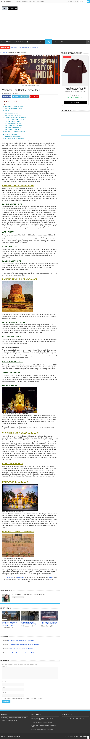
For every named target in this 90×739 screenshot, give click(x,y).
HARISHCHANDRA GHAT (15, 115)
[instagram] (75, 2)
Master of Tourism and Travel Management (21, 47)
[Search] (88, 1)
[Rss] (68, 2)
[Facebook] (70, 2)
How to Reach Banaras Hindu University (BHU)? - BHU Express (23, 644)
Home (2, 42)
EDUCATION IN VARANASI (12, 136)
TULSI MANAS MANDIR (14, 127)
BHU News (10, 42)
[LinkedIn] (73, 2)
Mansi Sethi (7, 93)
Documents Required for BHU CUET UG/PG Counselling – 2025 (9, 623)
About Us (18, 1)
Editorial (56, 42)
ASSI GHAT (7, 111)
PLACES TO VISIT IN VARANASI (14, 138)
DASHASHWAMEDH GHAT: (15, 108)
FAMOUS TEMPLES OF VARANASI (15, 117)
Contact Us (25, 1)
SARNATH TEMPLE (13, 129)
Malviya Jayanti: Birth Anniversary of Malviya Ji (28, 623)
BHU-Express (8, 577)
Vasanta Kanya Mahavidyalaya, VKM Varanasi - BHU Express (23, 652)
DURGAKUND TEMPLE (14, 123)
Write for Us (32, 1)
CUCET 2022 (21, 42)
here (50, 577)
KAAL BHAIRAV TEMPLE (14, 121)
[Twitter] (72, 2)
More (63, 42)
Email (4, 687)
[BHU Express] (9, 8)
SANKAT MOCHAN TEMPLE (15, 125)
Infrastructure (32, 42)
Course (42, 42)
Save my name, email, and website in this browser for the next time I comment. (23, 698)
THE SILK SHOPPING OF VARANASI (15, 132)
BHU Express (86, 736)
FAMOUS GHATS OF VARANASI (14, 106)
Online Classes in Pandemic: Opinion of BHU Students (49, 623)
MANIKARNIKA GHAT (14, 113)
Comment (5, 666)
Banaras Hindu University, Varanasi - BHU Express (20, 648)
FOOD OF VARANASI (10, 134)
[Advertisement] (45, 25)
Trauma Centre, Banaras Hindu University (41, 722)
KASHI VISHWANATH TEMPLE (16, 119)
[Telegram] (77, 2)
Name (4, 681)
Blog (49, 42)
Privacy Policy (40, 1)
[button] (88, 737)
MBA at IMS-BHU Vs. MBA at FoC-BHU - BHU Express (21, 640)
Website (4, 692)
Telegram (20, 577)
